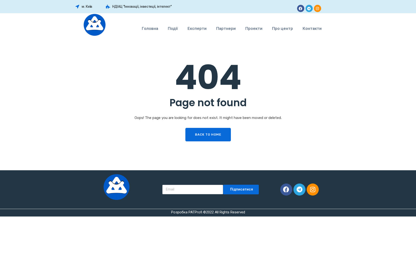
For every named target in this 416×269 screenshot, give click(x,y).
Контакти (312, 28)
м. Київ (87, 6)
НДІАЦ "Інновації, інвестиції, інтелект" (142, 6)
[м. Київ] (77, 6)
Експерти (197, 28)
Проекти (253, 28)
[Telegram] (309, 8)
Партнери (226, 28)
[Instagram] (317, 8)
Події (173, 28)
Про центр (282, 28)
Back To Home (208, 134)
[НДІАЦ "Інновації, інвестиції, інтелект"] (108, 6)
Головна (150, 28)
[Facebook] (300, 8)
